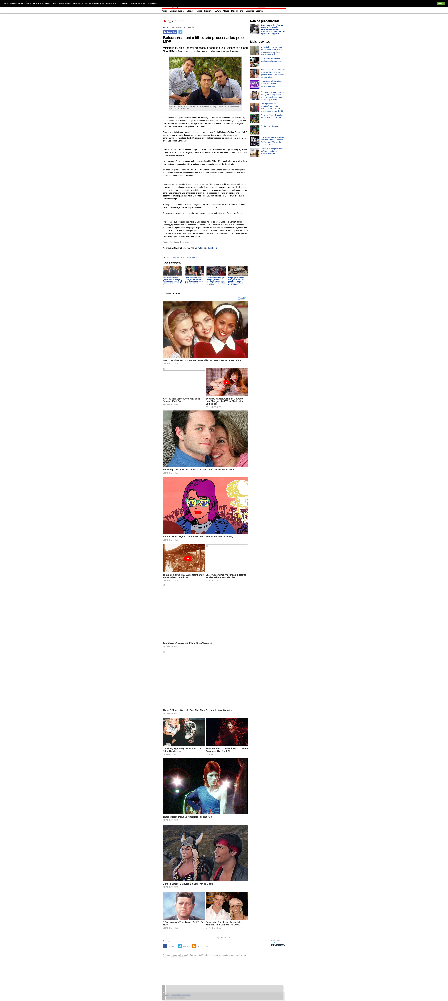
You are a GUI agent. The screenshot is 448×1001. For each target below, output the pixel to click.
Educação (190, 11)
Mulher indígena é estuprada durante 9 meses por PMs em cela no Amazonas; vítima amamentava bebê (272, 50)
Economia (208, 11)
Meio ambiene (237, 11)
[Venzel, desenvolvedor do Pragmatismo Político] (278, 944)
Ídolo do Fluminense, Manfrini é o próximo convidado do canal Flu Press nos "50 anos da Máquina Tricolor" (272, 141)
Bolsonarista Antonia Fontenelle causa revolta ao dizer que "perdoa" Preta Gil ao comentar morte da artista (273, 73)
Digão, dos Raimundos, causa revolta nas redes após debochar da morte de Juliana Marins (194, 280)
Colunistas (249, 11)
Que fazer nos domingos (270, 126)
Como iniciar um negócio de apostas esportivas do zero (271, 60)
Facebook (212, 248)
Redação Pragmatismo (176, 21)
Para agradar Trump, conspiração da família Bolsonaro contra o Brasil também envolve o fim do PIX (172, 281)
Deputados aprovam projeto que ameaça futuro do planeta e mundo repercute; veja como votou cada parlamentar (273, 95)
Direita (165, 27)
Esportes (259, 11)
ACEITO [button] (441, 3)
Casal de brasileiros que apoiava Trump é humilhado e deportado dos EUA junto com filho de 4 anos (215, 281)
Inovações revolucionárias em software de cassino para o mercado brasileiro (272, 83)
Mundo (226, 11)
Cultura (218, 11)
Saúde (199, 11)
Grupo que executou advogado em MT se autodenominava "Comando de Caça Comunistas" (236, 281)
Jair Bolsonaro (193, 257)
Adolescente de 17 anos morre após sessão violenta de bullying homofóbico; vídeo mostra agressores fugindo (273, 29)
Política (164, 11)
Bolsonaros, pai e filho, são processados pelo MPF (203, 39)
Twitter (200, 248)
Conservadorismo (174, 257)
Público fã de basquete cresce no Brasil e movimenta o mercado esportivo (272, 151)
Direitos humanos (177, 11)
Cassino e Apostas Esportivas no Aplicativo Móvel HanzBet (272, 116)
